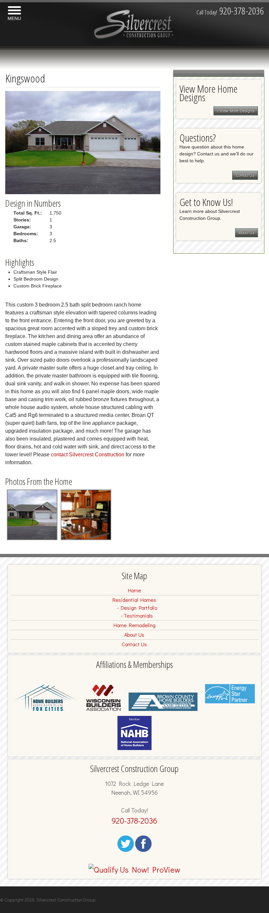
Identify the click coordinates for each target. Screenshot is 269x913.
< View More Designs (235, 110)
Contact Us (245, 175)
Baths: (20, 240)
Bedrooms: (25, 233)
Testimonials (138, 615)
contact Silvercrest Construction (87, 454)
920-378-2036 (230, 10)
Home (134, 590)
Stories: (22, 219)
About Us (246, 232)
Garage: (22, 226)
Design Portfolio (139, 607)
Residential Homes (134, 599)
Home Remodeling (134, 625)
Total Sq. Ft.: (27, 213)
